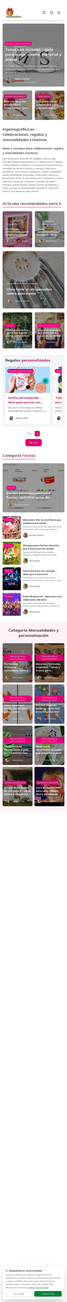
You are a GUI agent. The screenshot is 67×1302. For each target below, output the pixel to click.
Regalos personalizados (18, 43)
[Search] (51, 12)
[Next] (37, 433)
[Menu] (44, 12)
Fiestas (10, 325)
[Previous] (30, 433)
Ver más (33, 442)
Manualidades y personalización (22, 283)
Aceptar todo (48, 1294)
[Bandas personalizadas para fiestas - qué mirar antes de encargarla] (33, 487)
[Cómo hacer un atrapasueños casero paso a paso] (33, 279)
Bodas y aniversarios (15, 96)
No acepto (19, 1294)
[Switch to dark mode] (59, 13)
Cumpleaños (43, 96)
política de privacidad (38, 1287)
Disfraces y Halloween (48, 782)
